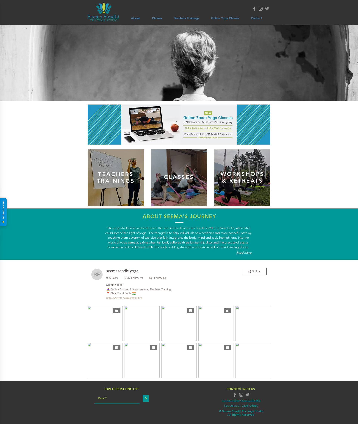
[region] (116, 177)
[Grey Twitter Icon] (267, 8)
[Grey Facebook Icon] (254, 8)
